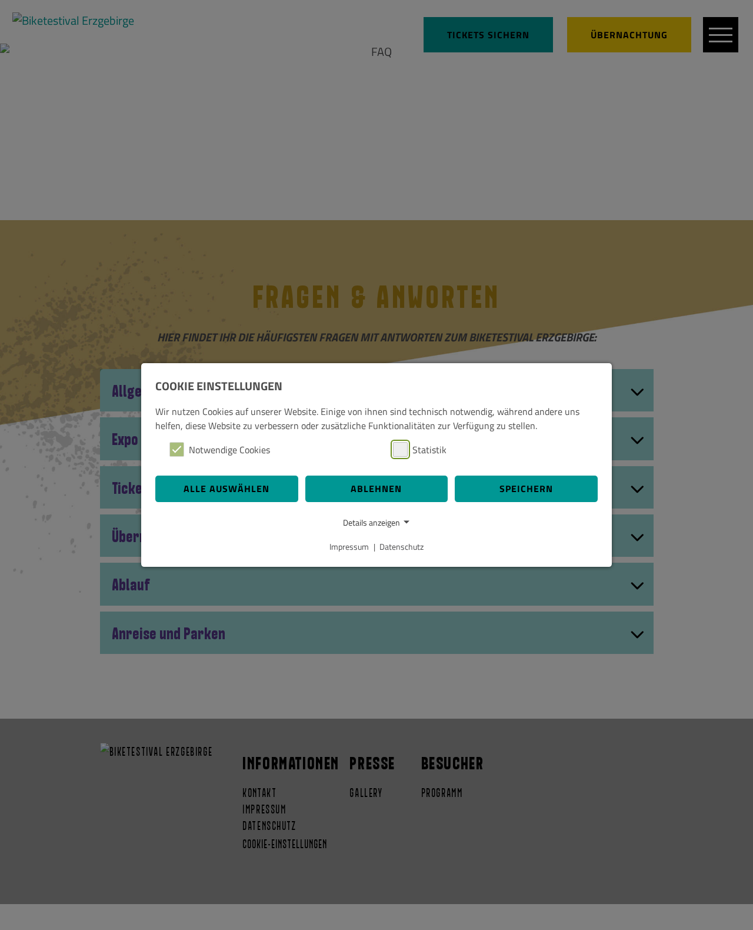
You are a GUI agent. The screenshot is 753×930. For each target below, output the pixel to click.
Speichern (526, 488)
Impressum (349, 546)
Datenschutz (401, 546)
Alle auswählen (226, 488)
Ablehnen (376, 488)
